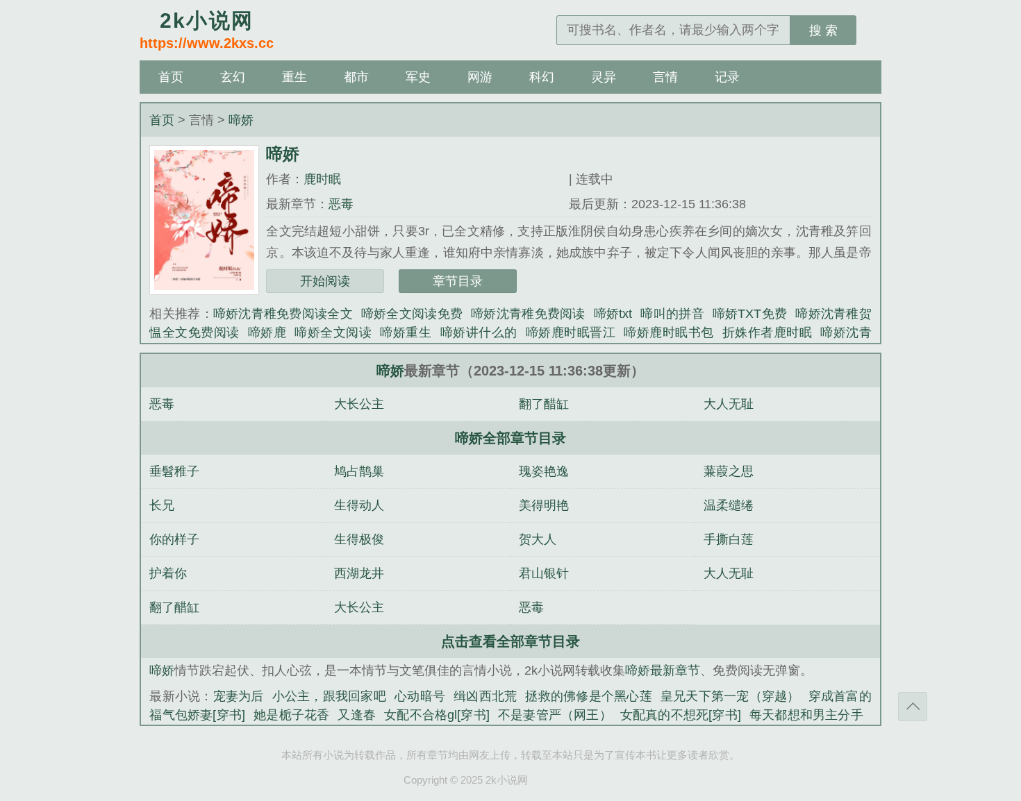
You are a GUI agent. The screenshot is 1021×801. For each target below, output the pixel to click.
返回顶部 (912, 706)
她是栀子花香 (291, 715)
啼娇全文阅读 (333, 332)
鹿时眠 (322, 179)
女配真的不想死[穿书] (680, 715)
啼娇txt (613, 314)
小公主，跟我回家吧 (329, 696)
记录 (727, 77)
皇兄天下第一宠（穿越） (730, 696)
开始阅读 (325, 281)
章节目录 (458, 281)
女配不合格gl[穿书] (437, 715)
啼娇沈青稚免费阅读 (528, 314)
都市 (356, 77)
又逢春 (357, 715)
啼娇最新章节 (662, 670)
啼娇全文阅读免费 (412, 314)
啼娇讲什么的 (478, 332)
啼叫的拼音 (672, 314)
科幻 (541, 77)
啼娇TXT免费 (750, 314)
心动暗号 (420, 696)
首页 (170, 77)
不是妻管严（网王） (555, 715)
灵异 (603, 77)
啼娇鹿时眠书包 (669, 332)
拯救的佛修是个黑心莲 (588, 696)
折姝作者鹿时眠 (767, 332)
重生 (294, 77)
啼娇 (241, 120)
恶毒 (341, 204)
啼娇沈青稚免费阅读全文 (283, 314)
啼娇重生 (405, 332)
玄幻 (232, 77)
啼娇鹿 (267, 332)
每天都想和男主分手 (806, 715)
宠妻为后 (238, 696)
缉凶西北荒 (485, 696)
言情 (665, 77)
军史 (418, 77)
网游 (479, 77)
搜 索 (823, 30)
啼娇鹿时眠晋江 (571, 332)
